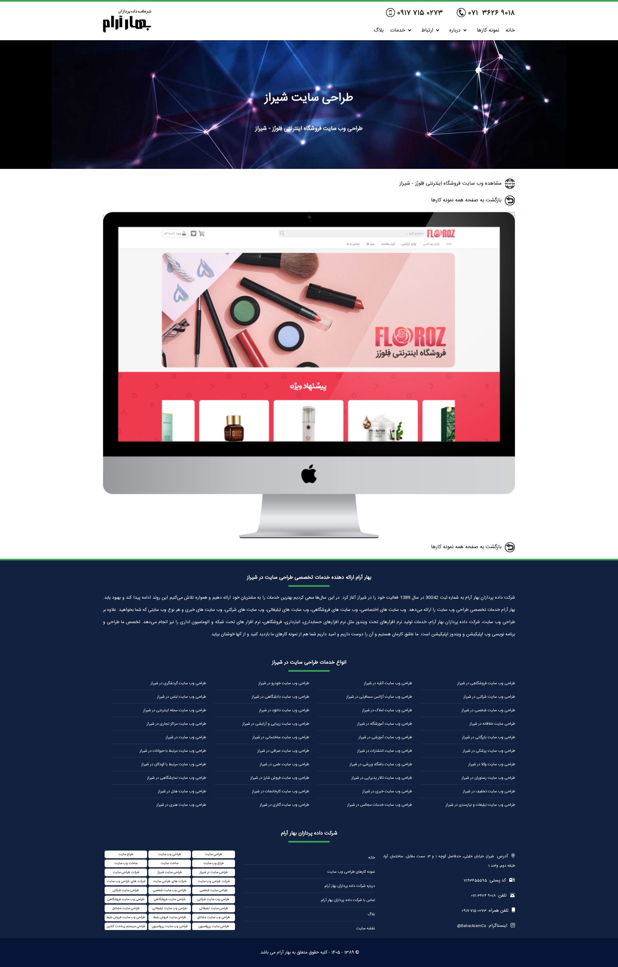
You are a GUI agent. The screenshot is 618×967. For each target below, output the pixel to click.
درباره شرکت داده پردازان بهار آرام (349, 886)
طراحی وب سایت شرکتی (213, 899)
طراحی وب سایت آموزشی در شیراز (385, 737)
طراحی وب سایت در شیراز (186, 737)
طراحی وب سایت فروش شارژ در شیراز (279, 778)
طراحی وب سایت (169, 854)
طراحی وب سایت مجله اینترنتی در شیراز (174, 710)
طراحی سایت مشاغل (126, 908)
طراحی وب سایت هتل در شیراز (182, 791)
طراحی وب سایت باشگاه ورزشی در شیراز (381, 764)
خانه (510, 30)
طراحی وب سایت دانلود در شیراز (284, 710)
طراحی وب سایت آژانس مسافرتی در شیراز (379, 697)
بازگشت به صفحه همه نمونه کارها (466, 200)
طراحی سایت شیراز (169, 872)
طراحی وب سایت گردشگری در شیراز (178, 683)
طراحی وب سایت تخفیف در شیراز (489, 791)
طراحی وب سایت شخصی (169, 890)
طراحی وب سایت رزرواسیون (170, 926)
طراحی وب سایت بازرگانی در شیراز (488, 737)
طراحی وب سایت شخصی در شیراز (488, 710)
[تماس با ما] (486, 13)
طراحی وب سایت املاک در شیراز (387, 710)
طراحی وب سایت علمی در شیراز (284, 764)
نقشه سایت (365, 928)
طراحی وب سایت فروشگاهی (126, 899)
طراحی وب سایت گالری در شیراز (284, 805)
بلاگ (379, 30)
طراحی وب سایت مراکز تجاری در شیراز (176, 724)
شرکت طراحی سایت (126, 872)
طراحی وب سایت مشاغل (213, 917)
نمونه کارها (488, 30)
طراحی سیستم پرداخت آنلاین (126, 926)
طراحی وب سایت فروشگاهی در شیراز (486, 683)
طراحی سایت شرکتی (126, 890)
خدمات (397, 30)
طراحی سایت (213, 854)
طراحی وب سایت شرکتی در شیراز (489, 697)
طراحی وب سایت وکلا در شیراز (491, 764)
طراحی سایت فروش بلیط (169, 917)
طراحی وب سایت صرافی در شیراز (283, 751)
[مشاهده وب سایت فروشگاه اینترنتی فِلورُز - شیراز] (309, 537)
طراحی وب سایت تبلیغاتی (170, 908)
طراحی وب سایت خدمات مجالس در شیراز (379, 805)
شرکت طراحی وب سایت (213, 881)
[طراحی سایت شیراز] (127, 30)
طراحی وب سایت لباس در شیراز (181, 697)
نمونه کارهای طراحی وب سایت (351, 872)
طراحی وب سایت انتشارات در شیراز (384, 751)
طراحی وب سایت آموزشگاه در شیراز (384, 724)
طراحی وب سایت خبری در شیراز (387, 791)
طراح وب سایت (213, 863)
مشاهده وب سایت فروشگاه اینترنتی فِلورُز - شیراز (450, 183)
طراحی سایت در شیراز (214, 872)
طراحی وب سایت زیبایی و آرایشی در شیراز (275, 724)
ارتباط (427, 30)
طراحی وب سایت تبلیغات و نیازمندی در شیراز (480, 805)
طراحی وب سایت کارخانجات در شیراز (280, 791)
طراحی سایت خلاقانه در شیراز (492, 724)
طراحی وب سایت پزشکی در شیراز (489, 751)
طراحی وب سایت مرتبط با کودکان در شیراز (173, 764)
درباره (455, 30)
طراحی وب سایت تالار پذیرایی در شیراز (381, 778)
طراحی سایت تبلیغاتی (213, 908)
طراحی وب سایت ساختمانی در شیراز (280, 737)
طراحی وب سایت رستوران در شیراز (488, 778)
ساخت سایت (169, 863)
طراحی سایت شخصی (214, 890)
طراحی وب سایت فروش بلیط (126, 917)
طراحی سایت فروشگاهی (170, 899)
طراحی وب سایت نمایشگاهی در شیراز (176, 778)
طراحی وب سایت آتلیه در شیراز (388, 683)
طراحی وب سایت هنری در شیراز (181, 805)
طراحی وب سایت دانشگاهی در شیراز (280, 697)
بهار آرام (284, 952)
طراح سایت (126, 854)
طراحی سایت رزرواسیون (213, 926)
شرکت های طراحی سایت (169, 881)
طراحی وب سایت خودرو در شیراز (283, 683)
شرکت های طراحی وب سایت (126, 881)
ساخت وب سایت (126, 863)
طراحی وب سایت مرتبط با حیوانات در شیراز (173, 751)
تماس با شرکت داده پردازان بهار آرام (348, 900)
